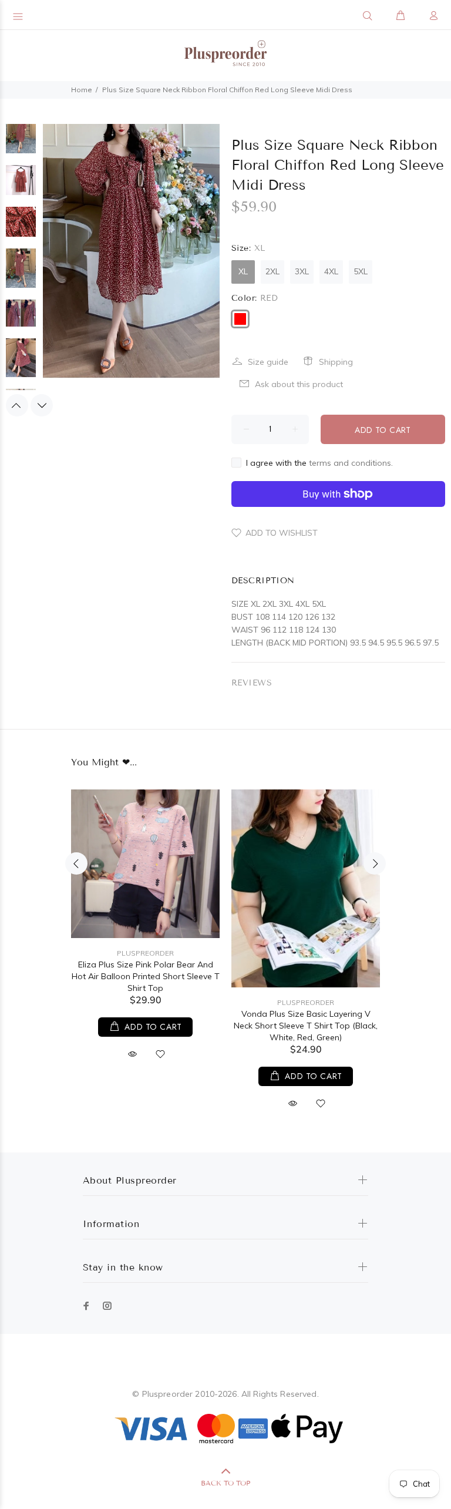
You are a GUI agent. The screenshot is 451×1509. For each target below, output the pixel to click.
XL (243, 271)
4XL (331, 271)
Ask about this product (299, 384)
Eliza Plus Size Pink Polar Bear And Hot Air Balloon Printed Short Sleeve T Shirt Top (146, 976)
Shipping (336, 362)
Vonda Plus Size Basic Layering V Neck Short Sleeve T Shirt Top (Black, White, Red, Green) (306, 1026)
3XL (302, 271)
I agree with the (319, 463)
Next (42, 405)
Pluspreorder (145, 953)
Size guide (268, 362)
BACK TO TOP (225, 1482)
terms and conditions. (351, 463)
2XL (272, 271)
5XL (361, 271)
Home (81, 89)
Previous (17, 405)
